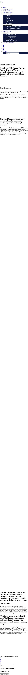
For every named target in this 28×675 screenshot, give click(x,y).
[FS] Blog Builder (10, 39)
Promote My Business (11, 29)
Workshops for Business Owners (13, 26)
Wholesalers (8, 15)
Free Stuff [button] (5, 33)
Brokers (7, 17)
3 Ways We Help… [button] (7, 25)
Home (4, 7)
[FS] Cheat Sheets (10, 37)
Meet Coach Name (7, 31)
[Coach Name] (14, 2)
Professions (8, 21)
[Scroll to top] (1, 663)
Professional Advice (7, 9)
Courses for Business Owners (12, 28)
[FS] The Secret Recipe (11, 40)
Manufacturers (9, 20)
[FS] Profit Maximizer (11, 34)
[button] (3, 45)
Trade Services (9, 23)
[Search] (6, 665)
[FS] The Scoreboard (10, 36)
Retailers (8, 18)
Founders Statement (7, 12)
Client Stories (6, 10)
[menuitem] (15, 7)
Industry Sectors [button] (6, 13)
